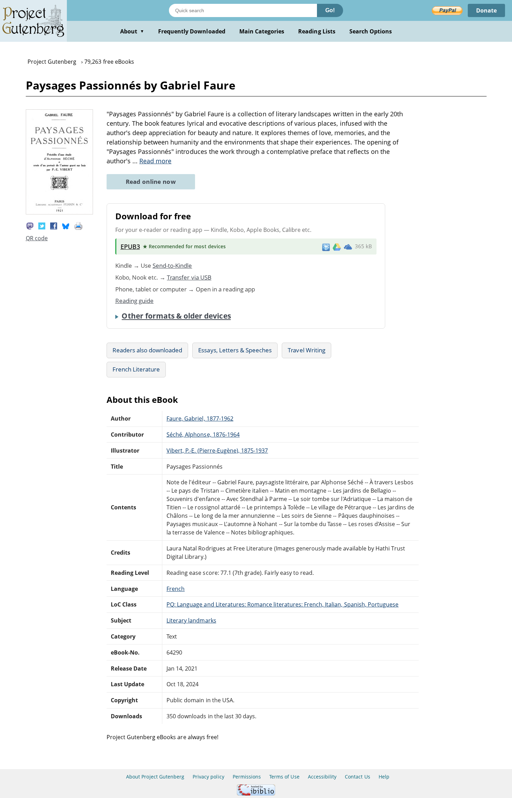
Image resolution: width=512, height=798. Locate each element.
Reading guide (134, 301)
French (175, 589)
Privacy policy (208, 776)
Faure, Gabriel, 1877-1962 (199, 418)
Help (384, 776)
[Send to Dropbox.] (326, 246)
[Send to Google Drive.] (337, 246)
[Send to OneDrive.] (348, 246)
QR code (37, 238)
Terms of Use (284, 776)
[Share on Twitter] (41, 225)
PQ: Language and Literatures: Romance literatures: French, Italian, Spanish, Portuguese (282, 604)
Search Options (370, 31)
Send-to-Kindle (172, 265)
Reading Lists (316, 31)
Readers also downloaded (148, 350)
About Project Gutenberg (155, 776)
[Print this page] (78, 225)
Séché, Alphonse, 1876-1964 (203, 434)
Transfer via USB (189, 277)
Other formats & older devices (176, 316)
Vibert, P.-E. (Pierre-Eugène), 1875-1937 (217, 450)
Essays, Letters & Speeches (235, 350)
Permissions (247, 776)
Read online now (151, 182)
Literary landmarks (191, 620)
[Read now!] (59, 212)
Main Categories (262, 31)
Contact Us (357, 776)
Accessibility (322, 776)
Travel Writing (306, 350)
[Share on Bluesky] (66, 225)
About (132, 31)
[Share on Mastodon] (29, 225)
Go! (330, 10)
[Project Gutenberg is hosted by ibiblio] (256, 793)
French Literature (136, 369)
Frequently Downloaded (191, 31)
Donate (486, 10)
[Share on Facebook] (53, 225)
